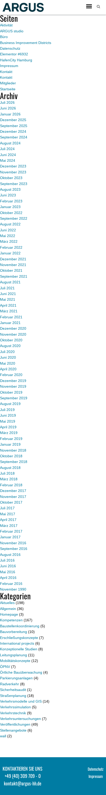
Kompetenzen (11, 620)
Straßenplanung (13, 696)
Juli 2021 (7, 288)
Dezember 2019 (13, 381)
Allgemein (8, 609)
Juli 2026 (7, 102)
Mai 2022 (7, 236)
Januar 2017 (10, 537)
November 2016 (13, 543)
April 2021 (8, 305)
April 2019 (8, 427)
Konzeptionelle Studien (18, 649)
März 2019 (8, 433)
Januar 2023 (10, 207)
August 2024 (10, 143)
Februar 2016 (11, 583)
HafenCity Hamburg (16, 60)
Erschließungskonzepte (19, 638)
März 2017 (8, 526)
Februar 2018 (11, 485)
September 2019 (13, 398)
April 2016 (8, 578)
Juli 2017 (7, 508)
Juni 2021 (8, 294)
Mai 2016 (7, 572)
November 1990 (13, 589)
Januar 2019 (10, 444)
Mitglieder (8, 83)
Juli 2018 (7, 473)
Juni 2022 (8, 230)
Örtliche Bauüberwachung (21, 672)
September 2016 (13, 549)
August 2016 (10, 555)
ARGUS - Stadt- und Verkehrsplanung (23, 7)
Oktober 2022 (11, 213)
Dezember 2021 (13, 259)
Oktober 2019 (11, 392)
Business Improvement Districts (25, 43)
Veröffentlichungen (15, 724)
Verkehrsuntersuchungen (20, 719)
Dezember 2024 (13, 131)
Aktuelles (7, 603)
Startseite (7, 89)
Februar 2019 (11, 439)
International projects (17, 643)
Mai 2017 (7, 514)
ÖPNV (5, 667)
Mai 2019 (7, 421)
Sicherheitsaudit (13, 690)
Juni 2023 (8, 195)
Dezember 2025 (13, 120)
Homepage (9, 614)
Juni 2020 (8, 357)
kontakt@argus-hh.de (22, 783)
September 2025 (13, 126)
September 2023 (13, 184)
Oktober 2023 (11, 178)
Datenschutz (10, 48)
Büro (4, 37)
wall (3, 736)
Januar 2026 (10, 114)
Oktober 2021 (11, 270)
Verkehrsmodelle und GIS (21, 701)
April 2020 (8, 369)
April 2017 (8, 520)
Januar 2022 (10, 253)
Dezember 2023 (13, 166)
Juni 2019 (8, 415)
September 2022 (13, 218)
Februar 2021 (11, 317)
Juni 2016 (8, 566)
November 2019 (13, 386)
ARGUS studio (11, 31)
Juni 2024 (8, 155)
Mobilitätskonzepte (15, 661)
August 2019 (10, 404)
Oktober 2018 (11, 456)
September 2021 (13, 276)
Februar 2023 (11, 201)
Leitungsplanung (13, 655)
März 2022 (8, 241)
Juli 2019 (7, 410)
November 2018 (13, 450)
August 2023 (10, 189)
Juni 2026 (8, 108)
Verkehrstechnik (13, 713)
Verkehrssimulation (15, 707)
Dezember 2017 (13, 491)
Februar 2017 (11, 531)
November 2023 (13, 172)
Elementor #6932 (14, 54)
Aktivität (6, 25)
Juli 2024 (7, 149)
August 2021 (10, 282)
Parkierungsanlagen (16, 678)
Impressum (9, 66)
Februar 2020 (11, 375)
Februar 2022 (11, 247)
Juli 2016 (7, 560)
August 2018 (10, 468)
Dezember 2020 (13, 328)
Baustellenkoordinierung (19, 626)
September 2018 (13, 462)
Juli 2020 (7, 352)
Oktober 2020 (11, 340)
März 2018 (8, 479)
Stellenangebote (13, 730)
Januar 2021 (10, 323)
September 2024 (13, 137)
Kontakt (6, 72)
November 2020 (13, 334)
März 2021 (8, 311)
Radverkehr (9, 684)
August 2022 (10, 224)
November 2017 (13, 497)
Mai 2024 (7, 160)
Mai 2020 (7, 363)
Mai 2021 (7, 299)
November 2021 (13, 265)
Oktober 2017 (11, 502)
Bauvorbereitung (13, 632)
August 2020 (10, 346)
